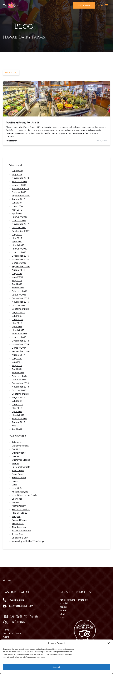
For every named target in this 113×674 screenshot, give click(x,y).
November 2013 (20, 387)
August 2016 (18, 270)
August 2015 (18, 312)
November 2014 (20, 344)
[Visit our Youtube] (36, 616)
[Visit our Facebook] (6, 616)
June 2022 (17, 171)
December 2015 (20, 298)
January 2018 (19, 220)
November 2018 (20, 188)
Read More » (11, 141)
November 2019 (20, 178)
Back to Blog (11, 72)
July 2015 (17, 316)
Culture (15, 456)
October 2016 (19, 263)
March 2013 (18, 415)
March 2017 (18, 245)
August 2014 (18, 355)
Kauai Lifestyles (20, 492)
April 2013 (17, 411)
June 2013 (17, 404)
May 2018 (17, 210)
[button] (108, 643)
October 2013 (19, 390)
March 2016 (18, 287)
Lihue (62, 614)
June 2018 (17, 206)
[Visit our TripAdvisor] (19, 616)
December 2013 (20, 383)
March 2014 (18, 372)
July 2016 (17, 273)
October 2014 (19, 348)
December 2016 (20, 256)
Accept (56, 667)
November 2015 (20, 302)
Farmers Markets (21, 467)
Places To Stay (19, 513)
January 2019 (19, 185)
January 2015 (19, 337)
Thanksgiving (19, 527)
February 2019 (19, 181)
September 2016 (21, 266)
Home (6, 630)
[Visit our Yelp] (31, 616)
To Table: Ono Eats (21, 530)
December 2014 (20, 341)
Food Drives (18, 470)
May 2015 (17, 323)
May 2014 (17, 365)
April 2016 (17, 284)
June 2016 (17, 277)
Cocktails (16, 449)
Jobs (14, 484)
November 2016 (20, 259)
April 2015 (17, 326)
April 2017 (17, 241)
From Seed (17, 474)
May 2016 (17, 280)
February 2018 (19, 217)
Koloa (62, 617)
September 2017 (21, 231)
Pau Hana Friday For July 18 (22, 122)
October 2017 (19, 227)
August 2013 (18, 397)
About (6, 637)
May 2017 (17, 238)
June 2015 (17, 319)
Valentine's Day (20, 538)
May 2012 (17, 426)
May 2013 (17, 408)
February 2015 (19, 334)
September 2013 (21, 394)
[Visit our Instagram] (12, 616)
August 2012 (18, 422)
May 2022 (17, 174)
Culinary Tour (18, 453)
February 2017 (19, 249)
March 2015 (18, 330)
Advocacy (17, 442)
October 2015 (19, 305)
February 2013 (19, 418)
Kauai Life (17, 488)
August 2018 (18, 199)
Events (15, 463)
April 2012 (17, 429)
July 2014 (17, 358)
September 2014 (21, 351)
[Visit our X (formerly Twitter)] (26, 616)
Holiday (16, 481)
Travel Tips (17, 534)
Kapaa (63, 607)
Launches (17, 499)
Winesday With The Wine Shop (28, 541)
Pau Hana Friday (21, 509)
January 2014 (19, 380)
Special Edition (19, 520)
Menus (15, 502)
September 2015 (21, 309)
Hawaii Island (19, 477)
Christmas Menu (20, 446)
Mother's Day (19, 506)
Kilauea (63, 610)
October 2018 (19, 192)
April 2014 (17, 369)
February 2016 (19, 291)
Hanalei (63, 603)
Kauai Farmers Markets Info (74, 600)
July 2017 (17, 234)
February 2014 (19, 376)
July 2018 (17, 203)
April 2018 (17, 213)
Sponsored (18, 523)
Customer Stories (21, 460)
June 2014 (17, 362)
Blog (11, 580)
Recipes (16, 516)
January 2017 (19, 252)
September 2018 (21, 195)
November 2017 (20, 224)
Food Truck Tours (12, 633)
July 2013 (17, 401)
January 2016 (19, 295)
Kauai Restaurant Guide (24, 495)
